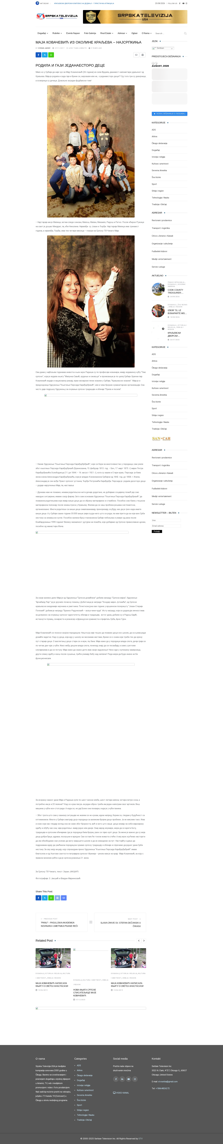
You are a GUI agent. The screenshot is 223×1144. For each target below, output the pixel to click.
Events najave (73, 33)
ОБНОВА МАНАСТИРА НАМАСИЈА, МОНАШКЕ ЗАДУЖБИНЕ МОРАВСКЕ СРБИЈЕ (84, 3)
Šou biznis (156, 177)
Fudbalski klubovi (159, 251)
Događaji (42, 33)
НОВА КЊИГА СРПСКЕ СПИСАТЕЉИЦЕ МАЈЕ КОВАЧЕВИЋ (84, 993)
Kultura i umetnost (92, 980)
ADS (154, 130)
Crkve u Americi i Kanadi (162, 236)
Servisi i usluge (158, 267)
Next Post (133, 919)
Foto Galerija (90, 33)
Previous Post (51, 919)
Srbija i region (54, 978)
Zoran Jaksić (44, 48)
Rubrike (56, 33)
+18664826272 (163, 1088)
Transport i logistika (161, 228)
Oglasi (134, 33)
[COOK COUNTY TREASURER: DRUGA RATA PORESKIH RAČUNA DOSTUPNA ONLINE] (158, 289)
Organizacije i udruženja (162, 243)
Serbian (160, 48)
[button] (139, 940)
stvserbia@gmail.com (168, 1081)
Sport (154, 184)
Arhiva (154, 136)
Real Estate (105, 33)
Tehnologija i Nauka (160, 197)
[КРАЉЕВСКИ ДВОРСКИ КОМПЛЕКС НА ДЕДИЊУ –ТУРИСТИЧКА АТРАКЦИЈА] (158, 332)
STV (140, 1138)
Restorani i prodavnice (162, 220)
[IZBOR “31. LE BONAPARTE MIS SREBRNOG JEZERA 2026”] (158, 310)
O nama (145, 33)
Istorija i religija (53, 973)
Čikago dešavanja (159, 143)
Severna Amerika (159, 170)
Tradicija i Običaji (159, 204)
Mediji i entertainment (162, 259)
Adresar (121, 33)
